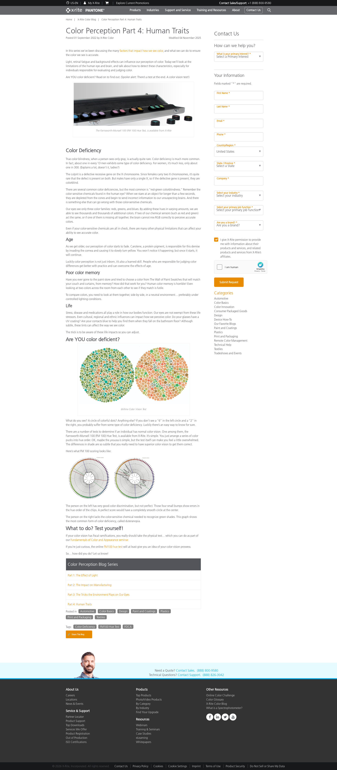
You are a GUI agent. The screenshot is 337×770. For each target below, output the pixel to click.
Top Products (143, 695)
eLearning (142, 737)
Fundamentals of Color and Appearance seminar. (100, 540)
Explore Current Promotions (132, 3)
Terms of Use (213, 766)
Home (69, 19)
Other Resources (217, 689)
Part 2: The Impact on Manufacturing (89, 585)
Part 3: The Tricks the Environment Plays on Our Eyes (98, 594)
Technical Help (222, 344)
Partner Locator (75, 716)
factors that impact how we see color (141, 50)
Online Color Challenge (220, 695)
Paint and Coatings (144, 611)
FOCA (128, 626)
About (236, 10)
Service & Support (78, 711)
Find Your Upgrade (147, 712)
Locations (71, 699)
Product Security (235, 766)
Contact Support (189, 675)
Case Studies (143, 733)
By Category (143, 703)
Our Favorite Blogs (225, 323)
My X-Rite (93, 3)
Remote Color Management (230, 340)
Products (135, 10)
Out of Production (76, 737)
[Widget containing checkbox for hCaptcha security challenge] (240, 267)
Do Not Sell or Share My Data (267, 766)
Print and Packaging (79, 617)
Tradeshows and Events (228, 353)
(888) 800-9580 (207, 670)
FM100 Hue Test (109, 626)
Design (123, 611)
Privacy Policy (140, 766)
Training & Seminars (148, 729)
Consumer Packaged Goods (230, 311)
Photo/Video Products (149, 699)
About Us (72, 689)
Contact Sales (185, 670)
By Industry (142, 708)
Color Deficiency (85, 626)
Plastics (165, 611)
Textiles (101, 617)
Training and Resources (211, 10)
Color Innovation (224, 307)
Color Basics (107, 611)
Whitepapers (143, 742)
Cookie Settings (177, 766)
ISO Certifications (76, 742)
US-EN (74, 3)
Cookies (158, 766)
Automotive (87, 611)
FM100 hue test (113, 546)
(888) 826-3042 (213, 675)
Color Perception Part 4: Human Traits (121, 19)
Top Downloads (75, 725)
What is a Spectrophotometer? (224, 708)
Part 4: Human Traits (80, 604)
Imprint (196, 766)
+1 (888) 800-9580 (259, 3)
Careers (70, 695)
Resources (142, 719)
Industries (153, 10)
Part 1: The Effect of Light (83, 575)
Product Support (75, 721)
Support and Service (178, 10)
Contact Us (253, 10)
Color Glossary (215, 699)
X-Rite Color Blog (87, 19)
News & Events (74, 703)
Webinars (141, 725)
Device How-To (223, 319)
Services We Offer (76, 729)
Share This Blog (76, 634)
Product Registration (78, 733)
